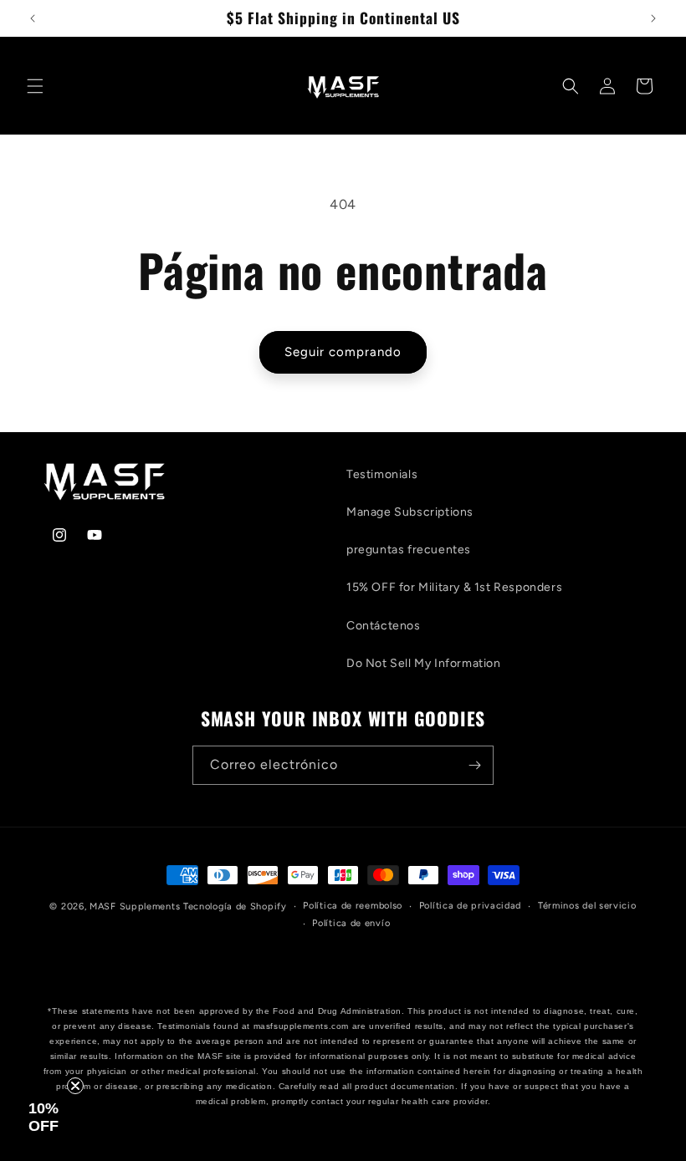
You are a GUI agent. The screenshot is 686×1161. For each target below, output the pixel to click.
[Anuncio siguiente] (653, 18)
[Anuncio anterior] (32, 18)
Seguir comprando (343, 351)
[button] (35, 86)
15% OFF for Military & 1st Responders (454, 587)
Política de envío (351, 923)
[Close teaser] (75, 1085)
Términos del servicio (587, 905)
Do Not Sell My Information (423, 663)
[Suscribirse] (474, 765)
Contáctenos (383, 626)
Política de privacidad (470, 905)
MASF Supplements (136, 906)
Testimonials (381, 474)
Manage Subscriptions (410, 512)
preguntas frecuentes (408, 549)
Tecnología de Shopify (235, 906)
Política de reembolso (352, 905)
